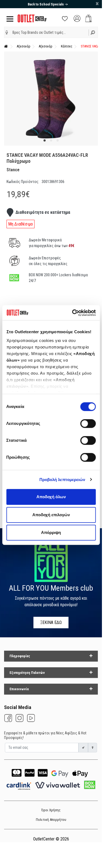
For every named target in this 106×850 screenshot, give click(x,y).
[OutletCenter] (32, 18)
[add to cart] (88, 18)
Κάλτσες (66, 46)
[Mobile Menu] (9, 18)
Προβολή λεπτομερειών (62, 479)
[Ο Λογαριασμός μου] (77, 18)
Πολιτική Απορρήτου (51, 820)
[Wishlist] (65, 18)
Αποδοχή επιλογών (51, 514)
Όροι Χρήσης (51, 810)
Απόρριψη (51, 532)
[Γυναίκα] (92, 748)
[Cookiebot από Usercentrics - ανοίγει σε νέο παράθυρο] (72, 312)
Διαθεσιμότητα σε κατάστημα (42, 212)
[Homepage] (6, 46)
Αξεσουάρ (23, 46)
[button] (6, 32)
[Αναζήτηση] (93, 32)
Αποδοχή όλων (51, 496)
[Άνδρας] (83, 748)
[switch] (88, 423)
